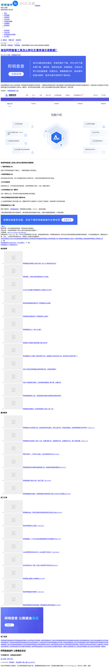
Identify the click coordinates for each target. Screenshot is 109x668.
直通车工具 (102, 644)
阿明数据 (17, 642)
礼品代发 (7, 19)
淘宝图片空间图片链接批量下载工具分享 (35, 343)
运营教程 (7, 23)
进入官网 (4, 659)
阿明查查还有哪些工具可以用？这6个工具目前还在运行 (39, 263)
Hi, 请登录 (4, 40)
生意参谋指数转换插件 (15, 644)
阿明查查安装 (93, 642)
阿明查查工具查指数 (83, 238)
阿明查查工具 (46, 238)
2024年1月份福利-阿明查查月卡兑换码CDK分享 (37, 290)
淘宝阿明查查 (82, 646)
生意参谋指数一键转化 (99, 646)
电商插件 (7, 17)
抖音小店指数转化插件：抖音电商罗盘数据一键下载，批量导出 (42, 382)
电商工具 (78, 644)
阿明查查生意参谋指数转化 (39, 644)
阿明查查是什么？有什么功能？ (32, 329)
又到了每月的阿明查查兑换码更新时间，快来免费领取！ (40, 369)
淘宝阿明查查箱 (52, 642)
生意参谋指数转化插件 (82, 642)
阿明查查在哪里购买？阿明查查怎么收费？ (36, 316)
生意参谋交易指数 (51, 646)
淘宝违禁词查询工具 (93, 644)
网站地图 (18, 662)
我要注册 (11, 40)
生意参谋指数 (26, 644)
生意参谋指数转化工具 (35, 642)
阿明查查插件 (10, 640)
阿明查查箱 (17, 640)
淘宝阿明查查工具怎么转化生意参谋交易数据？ (29, 50)
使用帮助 (7, 25)
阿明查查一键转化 (62, 646)
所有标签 (7, 30)
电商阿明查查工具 (25, 238)
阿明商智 (14, 646)
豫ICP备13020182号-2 (28, 662)
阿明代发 (84, 644)
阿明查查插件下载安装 (7, 642)
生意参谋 (105, 640)
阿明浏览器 (20, 646)
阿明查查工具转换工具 (96, 238)
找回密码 (18, 40)
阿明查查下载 (39, 640)
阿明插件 (37, 5)
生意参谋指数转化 (97, 640)
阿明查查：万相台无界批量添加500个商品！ (36, 276)
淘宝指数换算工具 (70, 642)
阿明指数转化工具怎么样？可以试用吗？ (13, 242)
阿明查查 (7, 15)
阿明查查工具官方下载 (70, 238)
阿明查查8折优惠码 (10, 34)
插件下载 (10, 659)
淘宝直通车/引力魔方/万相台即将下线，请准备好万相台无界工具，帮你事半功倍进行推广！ (50, 356)
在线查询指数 (8, 21)
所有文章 (7, 32)
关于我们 (7, 36)
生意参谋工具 (61, 642)
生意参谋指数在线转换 (71, 640)
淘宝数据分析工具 (72, 646)
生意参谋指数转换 (59, 640)
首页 (5, 13)
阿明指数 (100, 642)
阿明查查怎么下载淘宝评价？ (9, 244)
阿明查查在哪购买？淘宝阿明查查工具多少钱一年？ (38, 409)
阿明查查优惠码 (71, 644)
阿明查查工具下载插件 (56, 238)
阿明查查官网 (14, 209)
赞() (3, 226)
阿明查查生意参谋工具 (59, 644)
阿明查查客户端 (28, 646)
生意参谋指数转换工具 (85, 640)
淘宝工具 (49, 644)
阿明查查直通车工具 (39, 646)
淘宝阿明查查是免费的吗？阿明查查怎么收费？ (37, 303)
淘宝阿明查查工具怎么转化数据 (10, 238)
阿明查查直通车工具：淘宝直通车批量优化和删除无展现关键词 (42, 395)
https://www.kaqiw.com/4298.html (16, 232)
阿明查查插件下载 (12, 90)
